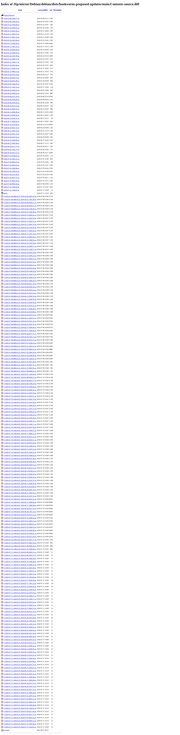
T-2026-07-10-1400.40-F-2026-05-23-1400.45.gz (20, 415)
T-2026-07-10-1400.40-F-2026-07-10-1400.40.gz (20, 549)
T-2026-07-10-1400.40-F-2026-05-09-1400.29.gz (20, 384)
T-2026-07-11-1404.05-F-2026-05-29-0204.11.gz (20, 615)
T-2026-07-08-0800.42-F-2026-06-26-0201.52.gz (20, 324)
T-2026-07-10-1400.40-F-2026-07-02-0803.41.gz (20, 524)
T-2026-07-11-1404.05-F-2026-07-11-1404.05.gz (20, 727)
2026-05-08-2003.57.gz (11, 18)
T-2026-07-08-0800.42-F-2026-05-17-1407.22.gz (20, 234)
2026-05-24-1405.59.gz (11, 56)
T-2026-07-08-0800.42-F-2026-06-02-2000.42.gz (20, 281)
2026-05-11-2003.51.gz (11, 34)
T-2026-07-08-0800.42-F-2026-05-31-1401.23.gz (20, 274)
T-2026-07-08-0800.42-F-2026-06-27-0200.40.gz (20, 327)
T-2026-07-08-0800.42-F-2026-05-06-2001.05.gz (20, 196)
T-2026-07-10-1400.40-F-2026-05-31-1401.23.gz (20, 449)
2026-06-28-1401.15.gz (11, 149)
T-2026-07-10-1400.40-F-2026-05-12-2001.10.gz (20, 399)
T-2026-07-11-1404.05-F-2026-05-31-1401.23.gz (20, 624)
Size (51, 10)
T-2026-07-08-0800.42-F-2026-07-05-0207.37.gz (20, 365)
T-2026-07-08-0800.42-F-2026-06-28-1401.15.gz (20, 337)
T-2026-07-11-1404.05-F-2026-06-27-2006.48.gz (20, 680)
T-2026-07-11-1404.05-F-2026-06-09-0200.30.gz (20, 636)
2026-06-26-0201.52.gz (11, 137)
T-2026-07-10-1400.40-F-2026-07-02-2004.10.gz (20, 527)
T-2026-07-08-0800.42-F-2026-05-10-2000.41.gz (20, 215)
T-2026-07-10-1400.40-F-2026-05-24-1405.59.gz (20, 418)
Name (20, 10)
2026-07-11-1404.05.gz (11, 190)
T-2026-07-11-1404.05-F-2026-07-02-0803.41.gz (20, 699)
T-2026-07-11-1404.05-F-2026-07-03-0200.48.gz (20, 705)
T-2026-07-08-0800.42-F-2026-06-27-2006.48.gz (20, 330)
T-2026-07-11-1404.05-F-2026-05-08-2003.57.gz (20, 555)
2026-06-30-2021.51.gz (11, 153)
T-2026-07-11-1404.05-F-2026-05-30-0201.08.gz (20, 618)
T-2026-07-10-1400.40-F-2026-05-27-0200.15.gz (20, 430)
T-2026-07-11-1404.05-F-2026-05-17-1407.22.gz (20, 583)
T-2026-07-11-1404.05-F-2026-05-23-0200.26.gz (20, 586)
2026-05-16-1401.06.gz (11, 40)
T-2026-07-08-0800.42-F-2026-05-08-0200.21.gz (20, 203)
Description (57, 10)
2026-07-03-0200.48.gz (11, 168)
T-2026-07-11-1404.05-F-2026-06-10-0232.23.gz (20, 643)
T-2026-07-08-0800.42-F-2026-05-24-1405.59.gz (20, 243)
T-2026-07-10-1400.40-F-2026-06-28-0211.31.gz (20, 508)
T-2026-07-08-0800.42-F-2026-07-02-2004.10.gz (20, 352)
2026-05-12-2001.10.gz (11, 37)
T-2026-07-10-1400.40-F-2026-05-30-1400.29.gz (20, 446)
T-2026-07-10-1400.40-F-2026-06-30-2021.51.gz (20, 515)
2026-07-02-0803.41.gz (11, 162)
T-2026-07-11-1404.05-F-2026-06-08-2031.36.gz (20, 633)
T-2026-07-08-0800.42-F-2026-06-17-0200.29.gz (20, 309)
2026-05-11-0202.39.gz (11, 31)
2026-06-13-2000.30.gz (11, 112)
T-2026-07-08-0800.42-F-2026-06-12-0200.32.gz (20, 296)
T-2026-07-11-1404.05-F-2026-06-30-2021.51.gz (20, 689)
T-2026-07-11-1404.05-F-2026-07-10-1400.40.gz (20, 724)
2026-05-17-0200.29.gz (11, 43)
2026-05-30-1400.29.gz (11, 84)
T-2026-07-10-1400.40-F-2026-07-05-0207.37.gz (20, 540)
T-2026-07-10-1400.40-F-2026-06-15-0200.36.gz (20, 477)
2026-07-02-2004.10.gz (11, 165)
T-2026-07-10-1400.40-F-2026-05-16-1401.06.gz (20, 402)
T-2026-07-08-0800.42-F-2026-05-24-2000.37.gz (20, 246)
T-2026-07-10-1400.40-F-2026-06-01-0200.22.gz (20, 452)
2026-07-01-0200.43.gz (11, 156)
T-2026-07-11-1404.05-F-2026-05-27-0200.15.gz (20, 605)
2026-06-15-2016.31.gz (11, 118)
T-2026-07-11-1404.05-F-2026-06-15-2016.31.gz (20, 655)
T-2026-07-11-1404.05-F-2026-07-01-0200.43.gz (20, 693)
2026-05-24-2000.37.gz (11, 59)
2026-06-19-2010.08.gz (11, 124)
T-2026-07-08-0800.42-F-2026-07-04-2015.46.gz (20, 362)
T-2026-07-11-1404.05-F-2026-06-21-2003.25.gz (20, 668)
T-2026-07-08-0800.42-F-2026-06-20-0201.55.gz (20, 315)
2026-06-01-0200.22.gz (11, 90)
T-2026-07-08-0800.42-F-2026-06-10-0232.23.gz (20, 293)
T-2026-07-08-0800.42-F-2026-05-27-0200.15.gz (20, 256)
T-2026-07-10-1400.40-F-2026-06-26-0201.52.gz (20, 499)
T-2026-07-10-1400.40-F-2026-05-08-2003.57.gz (20, 380)
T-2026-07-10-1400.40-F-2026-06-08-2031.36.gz (20, 458)
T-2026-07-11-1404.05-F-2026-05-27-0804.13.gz (20, 608)
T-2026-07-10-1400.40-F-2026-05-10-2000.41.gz (20, 390)
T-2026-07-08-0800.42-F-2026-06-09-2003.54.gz (20, 290)
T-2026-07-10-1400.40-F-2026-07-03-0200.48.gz (20, 530)
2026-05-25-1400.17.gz (11, 62)
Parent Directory (9, 15)
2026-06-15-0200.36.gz (11, 115)
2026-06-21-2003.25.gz (11, 131)
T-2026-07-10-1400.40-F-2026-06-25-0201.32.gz (20, 496)
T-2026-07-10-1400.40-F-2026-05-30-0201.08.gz (20, 443)
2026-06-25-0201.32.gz (11, 134)
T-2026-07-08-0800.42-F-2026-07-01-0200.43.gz (20, 343)
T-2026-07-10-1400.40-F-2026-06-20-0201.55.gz (20, 490)
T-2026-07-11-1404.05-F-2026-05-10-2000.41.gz (20, 565)
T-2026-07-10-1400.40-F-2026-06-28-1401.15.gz (20, 512)
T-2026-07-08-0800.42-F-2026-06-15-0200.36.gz (20, 302)
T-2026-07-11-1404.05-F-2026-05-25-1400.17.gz (20, 599)
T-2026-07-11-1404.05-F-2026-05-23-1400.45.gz (20, 590)
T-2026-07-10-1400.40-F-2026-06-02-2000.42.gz (20, 455)
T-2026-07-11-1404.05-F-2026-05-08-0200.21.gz (20, 552)
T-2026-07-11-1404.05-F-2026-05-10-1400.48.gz (20, 561)
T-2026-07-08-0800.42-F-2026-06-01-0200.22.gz (20, 277)
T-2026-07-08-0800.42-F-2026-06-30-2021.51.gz (20, 340)
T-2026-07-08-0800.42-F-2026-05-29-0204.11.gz (20, 265)
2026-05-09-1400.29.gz (11, 21)
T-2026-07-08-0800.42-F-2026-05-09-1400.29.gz (20, 209)
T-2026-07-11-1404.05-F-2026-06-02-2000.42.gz (20, 630)
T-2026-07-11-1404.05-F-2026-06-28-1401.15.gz (20, 686)
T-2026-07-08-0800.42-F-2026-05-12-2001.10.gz (20, 224)
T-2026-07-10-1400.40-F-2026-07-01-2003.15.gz (20, 521)
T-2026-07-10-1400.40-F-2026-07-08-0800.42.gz (20, 546)
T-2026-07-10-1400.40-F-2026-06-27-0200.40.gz (20, 502)
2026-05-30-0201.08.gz (11, 81)
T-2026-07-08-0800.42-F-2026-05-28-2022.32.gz (20, 262)
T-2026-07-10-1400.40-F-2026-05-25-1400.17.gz (20, 424)
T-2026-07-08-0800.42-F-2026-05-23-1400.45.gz (20, 240)
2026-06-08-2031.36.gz (11, 96)
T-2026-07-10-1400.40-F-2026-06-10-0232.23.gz (20, 468)
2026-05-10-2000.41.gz (11, 28)
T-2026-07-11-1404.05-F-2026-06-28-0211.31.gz (20, 683)
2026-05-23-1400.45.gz (11, 53)
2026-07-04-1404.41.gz (11, 171)
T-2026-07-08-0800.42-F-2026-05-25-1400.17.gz (20, 249)
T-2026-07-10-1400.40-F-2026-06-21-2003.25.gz (20, 493)
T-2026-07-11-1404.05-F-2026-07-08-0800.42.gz (20, 721)
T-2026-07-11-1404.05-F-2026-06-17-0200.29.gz (20, 658)
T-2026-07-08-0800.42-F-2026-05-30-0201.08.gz (20, 268)
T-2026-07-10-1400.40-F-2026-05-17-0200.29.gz (20, 405)
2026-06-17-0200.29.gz (11, 121)
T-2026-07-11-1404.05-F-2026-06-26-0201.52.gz (20, 674)
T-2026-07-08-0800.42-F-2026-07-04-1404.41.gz (20, 359)
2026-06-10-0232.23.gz (11, 106)
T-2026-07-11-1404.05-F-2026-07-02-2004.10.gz (20, 702)
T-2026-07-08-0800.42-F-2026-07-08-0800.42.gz (20, 371)
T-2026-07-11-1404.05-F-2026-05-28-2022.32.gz (20, 611)
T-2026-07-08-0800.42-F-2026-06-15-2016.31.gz (20, 306)
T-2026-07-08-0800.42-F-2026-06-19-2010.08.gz (20, 312)
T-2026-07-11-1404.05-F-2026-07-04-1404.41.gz (20, 708)
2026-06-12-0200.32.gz (11, 109)
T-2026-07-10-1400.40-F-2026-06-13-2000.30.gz (20, 474)
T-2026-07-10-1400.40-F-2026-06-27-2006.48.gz (20, 505)
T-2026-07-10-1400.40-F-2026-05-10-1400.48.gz (20, 387)
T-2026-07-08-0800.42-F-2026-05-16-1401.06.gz (20, 227)
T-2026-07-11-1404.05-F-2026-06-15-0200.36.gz (20, 652)
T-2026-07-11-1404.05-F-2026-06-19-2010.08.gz (20, 661)
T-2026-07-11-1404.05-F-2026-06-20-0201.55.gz (20, 664)
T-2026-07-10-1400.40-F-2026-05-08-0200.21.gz (20, 377)
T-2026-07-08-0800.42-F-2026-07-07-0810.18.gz (20, 368)
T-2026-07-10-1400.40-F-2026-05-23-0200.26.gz (20, 412)
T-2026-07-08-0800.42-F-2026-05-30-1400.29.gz (20, 271)
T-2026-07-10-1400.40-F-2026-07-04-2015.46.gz (20, 537)
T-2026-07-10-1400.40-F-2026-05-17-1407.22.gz (20, 409)
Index (5, 193)
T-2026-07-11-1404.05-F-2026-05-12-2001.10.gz (20, 574)
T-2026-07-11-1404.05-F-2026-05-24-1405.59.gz (20, 593)
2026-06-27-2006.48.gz (11, 143)
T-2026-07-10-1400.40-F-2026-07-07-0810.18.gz (20, 543)
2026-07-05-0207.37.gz (11, 178)
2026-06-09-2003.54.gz (11, 103)
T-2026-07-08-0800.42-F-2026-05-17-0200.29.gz (20, 231)
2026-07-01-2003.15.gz (11, 159)
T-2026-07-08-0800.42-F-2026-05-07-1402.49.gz (20, 199)
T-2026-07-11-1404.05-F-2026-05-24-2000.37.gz (20, 596)
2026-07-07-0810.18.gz (11, 181)
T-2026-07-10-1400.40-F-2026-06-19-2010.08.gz (20, 487)
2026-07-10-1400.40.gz (11, 187)
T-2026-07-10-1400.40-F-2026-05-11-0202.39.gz (20, 393)
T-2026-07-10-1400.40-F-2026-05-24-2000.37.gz (20, 421)
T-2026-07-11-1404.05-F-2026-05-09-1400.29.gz (20, 558)
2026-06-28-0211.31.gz (11, 146)
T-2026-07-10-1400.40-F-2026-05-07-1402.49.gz (20, 374)
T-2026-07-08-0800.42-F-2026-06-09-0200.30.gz (20, 287)
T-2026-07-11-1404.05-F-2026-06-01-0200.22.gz (20, 627)
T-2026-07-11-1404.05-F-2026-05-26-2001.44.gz (20, 602)
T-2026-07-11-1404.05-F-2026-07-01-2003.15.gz (20, 696)
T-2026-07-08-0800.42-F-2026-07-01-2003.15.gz (20, 346)
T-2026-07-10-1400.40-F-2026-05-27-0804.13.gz (20, 434)
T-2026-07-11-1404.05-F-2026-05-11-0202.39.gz (20, 568)
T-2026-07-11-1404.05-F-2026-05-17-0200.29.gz (20, 580)
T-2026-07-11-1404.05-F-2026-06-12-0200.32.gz (20, 646)
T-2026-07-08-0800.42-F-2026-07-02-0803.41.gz (20, 349)
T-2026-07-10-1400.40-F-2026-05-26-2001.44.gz (20, 427)
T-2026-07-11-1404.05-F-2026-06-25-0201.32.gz (20, 671)
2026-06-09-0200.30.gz (11, 100)
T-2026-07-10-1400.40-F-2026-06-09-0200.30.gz (20, 462)
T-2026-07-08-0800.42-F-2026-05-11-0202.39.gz (20, 218)
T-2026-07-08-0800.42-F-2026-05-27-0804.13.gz (20, 259)
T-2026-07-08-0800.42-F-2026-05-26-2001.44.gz (20, 252)
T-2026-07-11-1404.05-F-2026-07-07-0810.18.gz (20, 718)
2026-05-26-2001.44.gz (11, 65)
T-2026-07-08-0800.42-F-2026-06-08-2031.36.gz (20, 284)
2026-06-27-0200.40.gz (11, 140)
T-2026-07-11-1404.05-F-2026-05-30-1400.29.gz (20, 621)
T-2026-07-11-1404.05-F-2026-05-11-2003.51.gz (20, 571)
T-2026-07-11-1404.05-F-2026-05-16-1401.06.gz (20, 577)
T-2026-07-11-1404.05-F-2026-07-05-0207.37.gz (20, 714)
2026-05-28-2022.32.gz (11, 75)
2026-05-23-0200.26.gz (11, 50)
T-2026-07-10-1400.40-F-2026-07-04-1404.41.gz (20, 533)
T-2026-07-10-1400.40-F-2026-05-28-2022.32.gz (20, 437)
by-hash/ (6, 730)
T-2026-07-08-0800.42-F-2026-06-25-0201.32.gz (20, 321)
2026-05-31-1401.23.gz (11, 87)
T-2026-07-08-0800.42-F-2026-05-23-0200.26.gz (20, 237)
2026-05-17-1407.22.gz (11, 46)
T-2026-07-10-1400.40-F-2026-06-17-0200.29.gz (20, 483)
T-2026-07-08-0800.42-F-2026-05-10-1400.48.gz (20, 212)
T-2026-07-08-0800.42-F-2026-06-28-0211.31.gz (20, 334)
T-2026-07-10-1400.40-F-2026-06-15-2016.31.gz (20, 480)
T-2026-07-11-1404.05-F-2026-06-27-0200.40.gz (20, 677)
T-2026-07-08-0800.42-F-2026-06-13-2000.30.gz (20, 299)
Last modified (43, 10)
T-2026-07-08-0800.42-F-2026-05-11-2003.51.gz (20, 221)
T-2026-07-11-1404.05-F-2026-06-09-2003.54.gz (20, 640)
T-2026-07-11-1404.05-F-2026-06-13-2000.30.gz (20, 649)
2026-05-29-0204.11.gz (11, 78)
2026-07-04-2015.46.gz (11, 174)
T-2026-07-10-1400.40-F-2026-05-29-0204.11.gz (20, 440)
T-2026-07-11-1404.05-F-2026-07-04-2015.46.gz (20, 711)
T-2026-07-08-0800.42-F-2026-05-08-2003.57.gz (20, 206)
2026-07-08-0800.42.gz (11, 184)
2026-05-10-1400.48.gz (11, 25)
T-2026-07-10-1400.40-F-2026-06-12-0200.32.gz (20, 471)
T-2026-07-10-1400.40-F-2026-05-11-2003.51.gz (20, 396)
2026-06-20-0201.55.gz (11, 128)
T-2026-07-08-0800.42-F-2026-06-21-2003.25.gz (20, 318)
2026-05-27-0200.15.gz (11, 68)
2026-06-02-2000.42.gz (11, 93)
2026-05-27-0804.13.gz (11, 71)
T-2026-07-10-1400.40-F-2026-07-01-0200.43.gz (20, 518)
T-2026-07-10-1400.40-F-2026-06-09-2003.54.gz (20, 465)
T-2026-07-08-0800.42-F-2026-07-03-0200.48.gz (20, 355)
